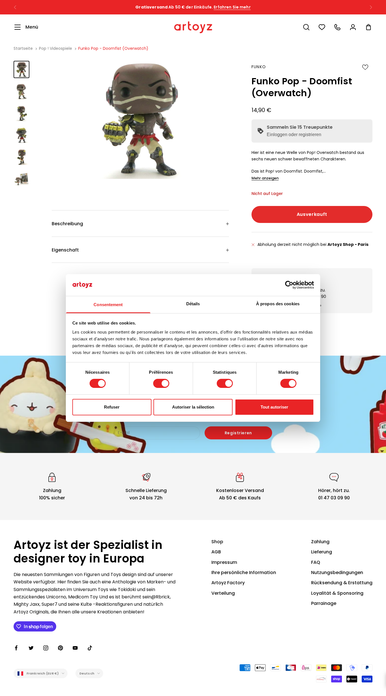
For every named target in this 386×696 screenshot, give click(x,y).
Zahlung (320, 541)
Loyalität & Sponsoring (337, 593)
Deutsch (86, 673)
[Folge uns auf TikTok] (90, 648)
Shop (217, 541)
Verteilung (223, 593)
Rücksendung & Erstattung (341, 582)
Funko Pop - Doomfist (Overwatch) (113, 48)
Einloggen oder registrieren (294, 134)
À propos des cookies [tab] (278, 303)
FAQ (315, 562)
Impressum (224, 562)
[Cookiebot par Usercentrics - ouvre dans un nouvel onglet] (289, 285)
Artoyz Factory (228, 582)
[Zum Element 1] (21, 69)
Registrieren (238, 433)
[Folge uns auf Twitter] (31, 648)
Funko (258, 67)
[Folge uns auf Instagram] (46, 648)
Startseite (23, 48)
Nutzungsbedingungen (337, 572)
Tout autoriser (274, 407)
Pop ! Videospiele (55, 48)
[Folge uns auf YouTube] (75, 648)
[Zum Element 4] (21, 135)
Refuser (112, 407)
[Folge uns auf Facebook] (16, 648)
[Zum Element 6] (21, 179)
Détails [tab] (193, 303)
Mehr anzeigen (265, 178)
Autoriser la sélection (193, 407)
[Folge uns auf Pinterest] (60, 648)
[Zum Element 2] (21, 91)
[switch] (161, 383)
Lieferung (321, 552)
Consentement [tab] (108, 304)
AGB (216, 552)
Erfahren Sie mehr (232, 6)
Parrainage (323, 603)
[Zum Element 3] (21, 113)
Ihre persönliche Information (243, 572)
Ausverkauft (312, 214)
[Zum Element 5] (21, 157)
